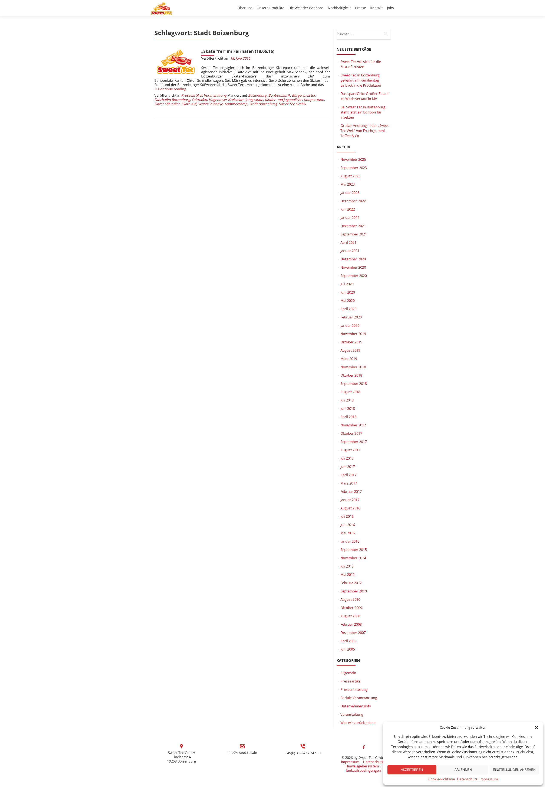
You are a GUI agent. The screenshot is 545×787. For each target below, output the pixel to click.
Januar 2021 (349, 250)
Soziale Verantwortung (358, 697)
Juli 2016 (347, 516)
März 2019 (348, 358)
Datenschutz (467, 779)
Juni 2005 (347, 649)
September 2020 (353, 275)
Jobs (390, 8)
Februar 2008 (351, 624)
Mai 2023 (347, 184)
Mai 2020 (347, 300)
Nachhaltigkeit (339, 8)
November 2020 (353, 267)
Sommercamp (236, 104)
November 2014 (353, 558)
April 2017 (348, 475)
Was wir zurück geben (358, 722)
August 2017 (350, 450)
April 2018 (348, 416)
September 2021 (353, 234)
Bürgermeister (303, 95)
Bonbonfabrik (279, 95)
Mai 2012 (347, 574)
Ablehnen (463, 769)
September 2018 (353, 383)
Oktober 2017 (351, 433)
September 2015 (353, 549)
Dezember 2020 (353, 259)
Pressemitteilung (354, 689)
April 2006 (348, 641)
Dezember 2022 (353, 201)
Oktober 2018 (351, 375)
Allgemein (348, 673)
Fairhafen (199, 99)
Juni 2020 (347, 292)
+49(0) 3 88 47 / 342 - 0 (303, 753)
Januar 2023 (349, 192)
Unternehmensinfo (355, 706)
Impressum (489, 779)
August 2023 (350, 176)
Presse (360, 8)
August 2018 (350, 392)
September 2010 (353, 591)
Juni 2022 (347, 209)
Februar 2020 (351, 317)
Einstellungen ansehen (514, 769)
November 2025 (353, 159)
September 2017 (353, 441)
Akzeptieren (412, 769)
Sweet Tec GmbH (292, 104)
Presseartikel (191, 95)
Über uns (245, 8)
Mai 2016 (347, 533)
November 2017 (353, 425)
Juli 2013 (347, 566)
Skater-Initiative (210, 104)
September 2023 (353, 167)
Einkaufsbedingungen (363, 770)
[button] (536, 727)
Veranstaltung (215, 95)
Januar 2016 (349, 541)
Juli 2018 (347, 400)
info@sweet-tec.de (242, 752)
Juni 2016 (347, 524)
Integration (254, 99)
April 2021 (348, 242)
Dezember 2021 (353, 226)
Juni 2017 (347, 466)
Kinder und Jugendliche (283, 99)
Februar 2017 (351, 491)
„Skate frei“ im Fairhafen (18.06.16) (237, 51)
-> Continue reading (170, 89)
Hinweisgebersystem (362, 766)
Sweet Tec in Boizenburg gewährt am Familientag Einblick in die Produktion (360, 80)
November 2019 (353, 333)
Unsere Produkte (270, 8)
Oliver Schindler (167, 104)
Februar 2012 (351, 583)
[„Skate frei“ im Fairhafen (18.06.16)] (175, 62)
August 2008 (350, 616)
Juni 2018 (347, 408)
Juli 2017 (347, 458)
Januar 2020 (349, 325)
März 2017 (348, 483)
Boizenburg (257, 95)
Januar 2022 (349, 217)
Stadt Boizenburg (263, 104)
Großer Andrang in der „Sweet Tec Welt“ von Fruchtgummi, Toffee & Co (364, 130)
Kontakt (376, 8)
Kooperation (314, 99)
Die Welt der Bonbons (306, 8)
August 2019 (350, 350)
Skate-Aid (188, 104)
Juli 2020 (347, 284)
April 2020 (348, 309)
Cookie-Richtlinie (441, 779)
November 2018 (353, 367)
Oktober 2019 (351, 342)
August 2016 (350, 508)
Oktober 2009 (351, 607)
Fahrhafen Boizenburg (172, 99)
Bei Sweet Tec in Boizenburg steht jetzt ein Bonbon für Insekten (362, 112)
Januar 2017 (349, 499)
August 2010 (350, 599)
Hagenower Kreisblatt (226, 99)
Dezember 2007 (353, 632)
